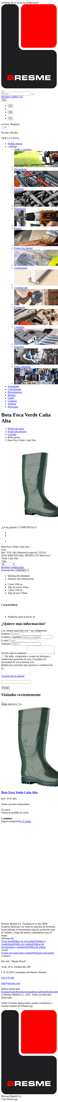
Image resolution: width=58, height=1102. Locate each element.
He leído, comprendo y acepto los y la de (26, 659)
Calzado (12, 434)
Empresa (5, 633)
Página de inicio (16, 428)
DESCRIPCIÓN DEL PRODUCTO (20, 555)
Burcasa (36, 991)
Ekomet (54, 991)
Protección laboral (23, 248)
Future (12, 991)
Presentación (7, 570)
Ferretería (19, 189)
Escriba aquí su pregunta (13, 653)
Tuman (28, 991)
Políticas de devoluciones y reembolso (22, 945)
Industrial (19, 346)
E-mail (4, 640)
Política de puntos (37, 947)
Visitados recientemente (21, 695)
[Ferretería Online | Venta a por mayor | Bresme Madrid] (29, 87)
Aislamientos (20, 268)
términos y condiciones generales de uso (26, 658)
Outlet (11, 398)
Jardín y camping (23, 149)
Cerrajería (19, 327)
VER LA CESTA (10, 138)
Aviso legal (7, 941)
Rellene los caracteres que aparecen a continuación (27, 665)
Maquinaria (20, 208)
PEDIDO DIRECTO (12, 96)
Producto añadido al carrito (15, 812)
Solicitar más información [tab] (21, 578)
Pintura (17, 228)
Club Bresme (14, 389)
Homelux (45, 991)
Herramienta (20, 169)
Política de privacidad (24, 941)
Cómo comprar (25, 953)
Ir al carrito (25, 821)
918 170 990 (7, 977)
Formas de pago (9, 953)
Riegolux (20, 991)
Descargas (13, 406)
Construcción (21, 287)
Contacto (12, 401)
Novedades (13, 386)
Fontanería (19, 307)
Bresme (11, 395)
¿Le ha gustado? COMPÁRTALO (18, 527)
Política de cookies (22, 944)
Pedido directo (15, 143)
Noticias (12, 403)
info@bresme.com (10, 983)
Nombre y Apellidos (11, 637)
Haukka (5, 991)
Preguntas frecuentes (43, 953)
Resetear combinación (12, 567)
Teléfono (5, 643)
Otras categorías (22, 366)
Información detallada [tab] (19, 575)
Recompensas (15, 392)
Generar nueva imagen (12, 676)
